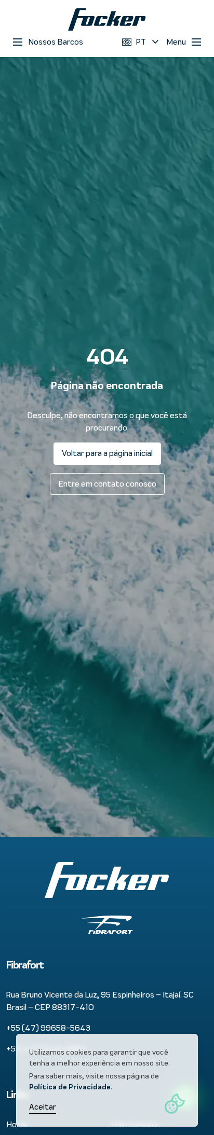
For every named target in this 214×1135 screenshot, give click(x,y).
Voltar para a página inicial (107, 453)
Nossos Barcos (55, 42)
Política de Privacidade (70, 1087)
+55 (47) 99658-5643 (48, 1028)
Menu (176, 42)
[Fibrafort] (107, 19)
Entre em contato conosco (107, 484)
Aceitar (42, 1107)
